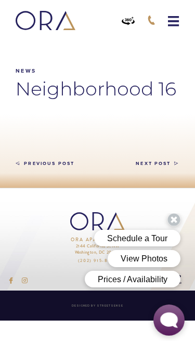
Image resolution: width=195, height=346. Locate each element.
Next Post (153, 164)
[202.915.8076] (151, 20)
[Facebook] (11, 280)
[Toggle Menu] (173, 21)
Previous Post (48, 164)
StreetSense (110, 305)
